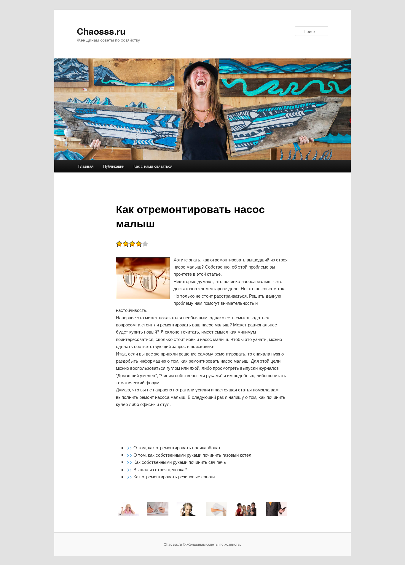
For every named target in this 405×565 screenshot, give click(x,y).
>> (130, 447)
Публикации (113, 166)
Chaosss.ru (101, 31)
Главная (86, 166)
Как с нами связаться (152, 166)
